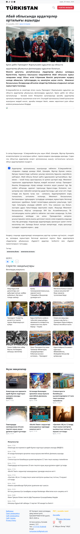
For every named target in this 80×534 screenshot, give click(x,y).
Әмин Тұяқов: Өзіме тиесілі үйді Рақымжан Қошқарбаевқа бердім (33, 497)
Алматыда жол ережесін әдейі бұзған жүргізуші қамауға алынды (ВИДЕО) (35, 448)
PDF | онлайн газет (61, 511)
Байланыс (10, 511)
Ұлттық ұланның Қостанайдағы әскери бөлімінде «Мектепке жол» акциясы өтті (38, 491)
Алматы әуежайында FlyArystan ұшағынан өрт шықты (28, 485)
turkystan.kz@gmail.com (38, 531)
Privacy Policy (11, 520)
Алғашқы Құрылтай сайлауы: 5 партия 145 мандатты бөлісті (30, 503)
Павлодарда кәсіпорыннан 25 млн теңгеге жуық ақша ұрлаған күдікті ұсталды (37, 465)
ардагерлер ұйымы (13, 251)
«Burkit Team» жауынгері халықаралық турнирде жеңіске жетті (31, 471)
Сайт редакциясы (12, 516)
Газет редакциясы (13, 513)
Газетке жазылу (66, 8)
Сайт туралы (11, 518)
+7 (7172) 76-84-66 (39, 527)
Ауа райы (56, 515)
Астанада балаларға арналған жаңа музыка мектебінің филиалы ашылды (36, 453)
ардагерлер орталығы (28, 251)
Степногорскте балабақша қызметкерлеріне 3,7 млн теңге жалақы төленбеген (38, 459)
